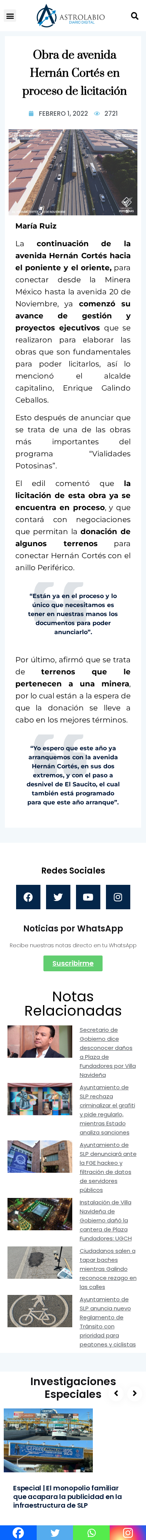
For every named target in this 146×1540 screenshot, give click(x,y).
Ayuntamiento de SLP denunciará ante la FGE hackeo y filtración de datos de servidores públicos (108, 1167)
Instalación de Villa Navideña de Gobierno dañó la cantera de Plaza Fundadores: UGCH (106, 1220)
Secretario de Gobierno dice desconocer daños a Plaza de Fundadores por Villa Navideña (108, 1052)
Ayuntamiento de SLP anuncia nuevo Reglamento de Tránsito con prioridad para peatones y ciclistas (108, 1321)
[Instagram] (118, 897)
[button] (10, 15)
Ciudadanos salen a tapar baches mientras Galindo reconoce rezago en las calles (108, 1269)
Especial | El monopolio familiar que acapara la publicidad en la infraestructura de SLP (67, 1496)
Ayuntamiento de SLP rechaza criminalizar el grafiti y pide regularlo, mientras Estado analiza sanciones (107, 1109)
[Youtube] (88, 897)
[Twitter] (58, 897)
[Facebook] (28, 897)
